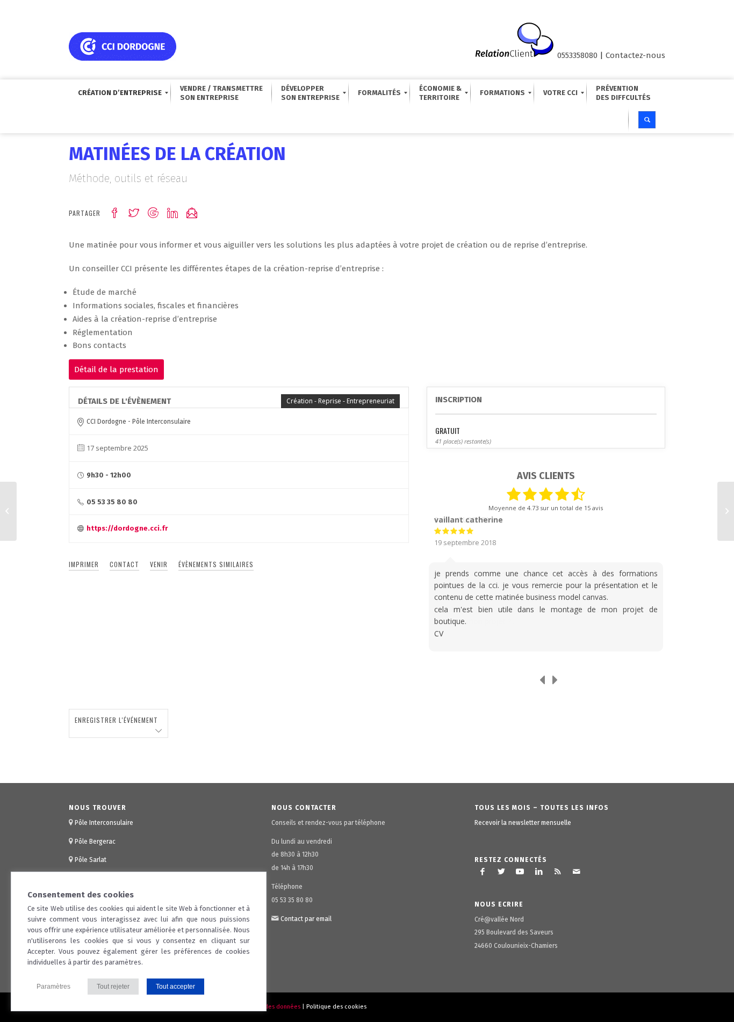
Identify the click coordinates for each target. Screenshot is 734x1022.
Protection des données (267, 1006)
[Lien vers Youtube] (520, 872)
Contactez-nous (635, 55)
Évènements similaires (216, 564)
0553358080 (577, 55)
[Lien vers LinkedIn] (539, 872)
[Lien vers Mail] (577, 872)
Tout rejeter (113, 986)
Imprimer (84, 564)
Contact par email (306, 919)
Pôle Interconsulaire (104, 823)
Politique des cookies (336, 1006)
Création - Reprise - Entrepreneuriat (340, 400)
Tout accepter (175, 986)
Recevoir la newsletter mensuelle (522, 823)
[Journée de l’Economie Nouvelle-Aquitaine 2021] (725, 511)
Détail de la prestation (116, 369)
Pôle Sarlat (90, 860)
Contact (124, 564)
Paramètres (53, 986)
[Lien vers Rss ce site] (558, 872)
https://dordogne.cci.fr (127, 528)
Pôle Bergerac (95, 841)
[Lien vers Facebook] (482, 872)
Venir (159, 564)
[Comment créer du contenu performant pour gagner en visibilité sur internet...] (8, 511)
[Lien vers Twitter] (501, 872)
